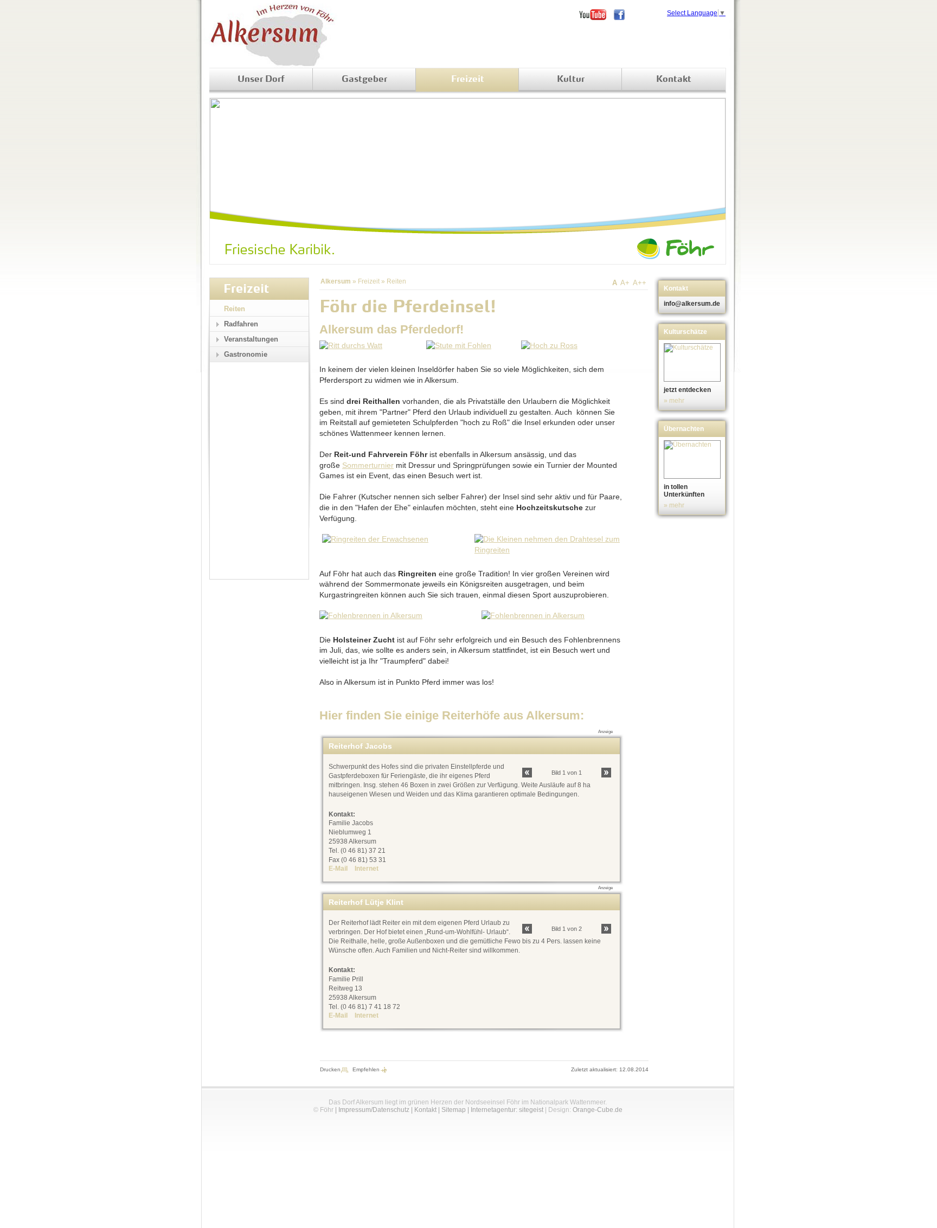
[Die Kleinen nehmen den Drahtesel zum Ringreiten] (547, 549)
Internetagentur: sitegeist (507, 1110)
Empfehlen (366, 1069)
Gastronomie (245, 354)
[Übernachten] (693, 459)
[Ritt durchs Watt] (350, 345)
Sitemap (453, 1110)
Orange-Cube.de (597, 1110)
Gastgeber (364, 79)
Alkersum (335, 281)
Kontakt (673, 79)
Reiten (396, 281)
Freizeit (467, 79)
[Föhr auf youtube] (596, 14)
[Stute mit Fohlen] (458, 345)
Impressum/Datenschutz (373, 1110)
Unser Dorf (261, 79)
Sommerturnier (368, 465)
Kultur (571, 79)
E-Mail (338, 868)
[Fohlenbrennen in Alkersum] (370, 615)
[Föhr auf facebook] (623, 14)
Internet (366, 868)
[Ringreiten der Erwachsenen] (375, 539)
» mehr (674, 400)
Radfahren (241, 324)
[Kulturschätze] (693, 362)
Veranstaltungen (251, 339)
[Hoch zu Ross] (549, 345)
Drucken (330, 1069)
